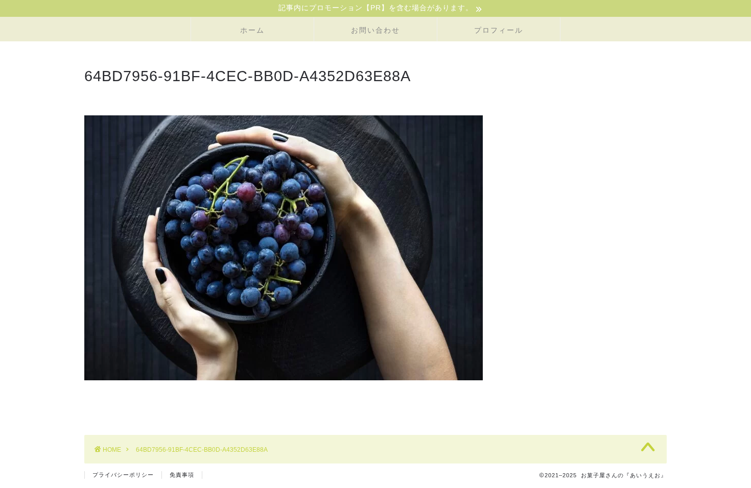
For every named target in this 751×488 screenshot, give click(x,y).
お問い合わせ (375, 30)
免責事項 (182, 475)
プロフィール (498, 30)
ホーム (252, 30)
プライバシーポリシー (123, 475)
